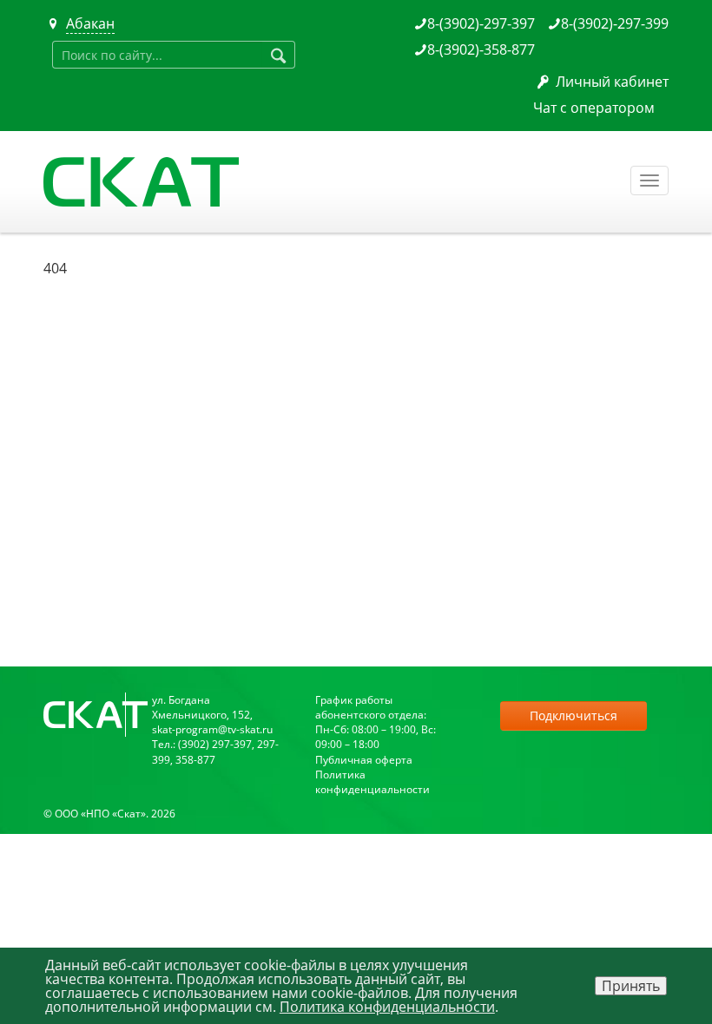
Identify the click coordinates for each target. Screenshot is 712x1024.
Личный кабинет (612, 81)
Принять (631, 985)
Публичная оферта (363, 759)
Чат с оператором (594, 107)
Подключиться (573, 715)
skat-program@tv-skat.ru (212, 729)
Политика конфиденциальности (372, 782)
